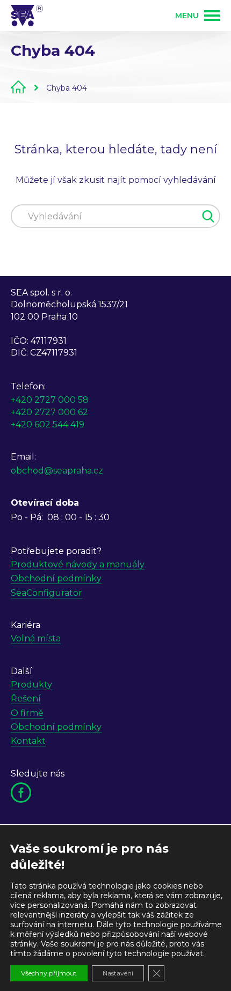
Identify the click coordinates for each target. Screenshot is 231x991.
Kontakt (28, 741)
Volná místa (36, 638)
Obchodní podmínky (56, 578)
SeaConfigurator (46, 593)
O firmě (27, 713)
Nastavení (118, 973)
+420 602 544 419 (47, 424)
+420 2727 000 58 (50, 400)
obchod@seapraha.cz (57, 470)
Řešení (26, 698)
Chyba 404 (66, 88)
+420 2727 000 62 (49, 412)
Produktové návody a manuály (78, 564)
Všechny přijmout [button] (49, 973)
